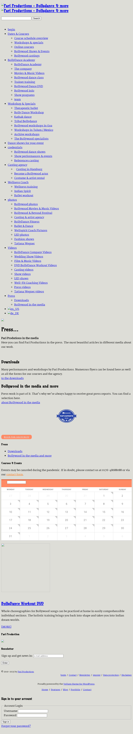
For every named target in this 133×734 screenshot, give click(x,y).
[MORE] (6, 627)
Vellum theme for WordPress (79, 684)
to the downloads (12, 378)
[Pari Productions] (34, 8)
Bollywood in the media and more (30, 456)
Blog (65, 689)
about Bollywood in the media (20, 402)
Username (10, 711)
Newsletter (84, 675)
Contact (73, 675)
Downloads (15, 451)
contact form (14, 474)
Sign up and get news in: (17, 656)
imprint (96, 675)
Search (36, 18)
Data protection (111, 675)
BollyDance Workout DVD (22, 603)
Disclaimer (126, 675)
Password (10, 715)
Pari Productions (26, 672)
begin (63, 675)
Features (55, 689)
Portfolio (75, 689)
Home (45, 689)
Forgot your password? (16, 726)
